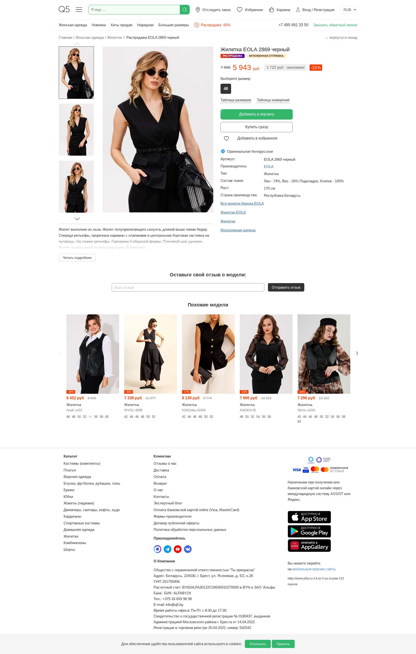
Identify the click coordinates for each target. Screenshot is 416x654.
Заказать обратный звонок (335, 25)
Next (356, 352)
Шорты (69, 549)
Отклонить (258, 644)
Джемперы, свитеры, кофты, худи (92, 510)
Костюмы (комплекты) (82, 463)
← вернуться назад (341, 37)
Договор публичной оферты (176, 523)
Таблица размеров (236, 100)
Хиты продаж (121, 25)
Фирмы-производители (172, 516)
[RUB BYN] (348, 10)
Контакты (161, 497)
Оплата (160, 477)
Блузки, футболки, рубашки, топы (92, 483)
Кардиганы (72, 516)
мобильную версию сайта (313, 569)
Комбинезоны (75, 543)
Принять (283, 644)
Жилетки (71, 536)
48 (226, 89)
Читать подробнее (77, 258)
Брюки (69, 490)
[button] (77, 44)
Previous (59, 352)
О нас (158, 490)
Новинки (99, 25)
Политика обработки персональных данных (190, 529)
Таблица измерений (273, 100)
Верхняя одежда (77, 477)
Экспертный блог (168, 503)
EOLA (268, 167)
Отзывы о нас (165, 463)
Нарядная (145, 25)
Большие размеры (173, 25)
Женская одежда (73, 25)
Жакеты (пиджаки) (79, 503)
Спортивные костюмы (82, 523)
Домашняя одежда (79, 529)
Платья (70, 470)
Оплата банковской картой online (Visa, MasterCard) (196, 510)
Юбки (68, 497)
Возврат (160, 483)
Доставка (161, 470)
